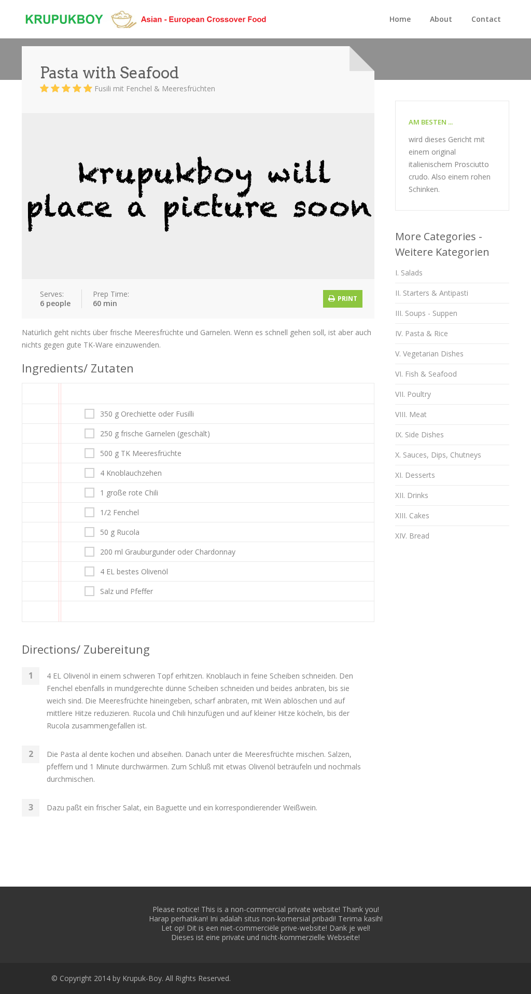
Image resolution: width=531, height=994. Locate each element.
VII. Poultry (413, 394)
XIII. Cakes (412, 515)
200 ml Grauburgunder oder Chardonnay (167, 552)
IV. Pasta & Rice (421, 333)
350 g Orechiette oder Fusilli (147, 414)
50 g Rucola (119, 532)
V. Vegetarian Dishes (429, 353)
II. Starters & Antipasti (431, 293)
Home (400, 19)
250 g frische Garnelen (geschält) (155, 433)
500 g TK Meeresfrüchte (140, 453)
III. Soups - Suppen (426, 313)
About (441, 19)
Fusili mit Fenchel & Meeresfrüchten (154, 88)
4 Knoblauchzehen (131, 473)
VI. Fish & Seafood (426, 374)
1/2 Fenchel (119, 512)
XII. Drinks (411, 495)
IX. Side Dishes (419, 434)
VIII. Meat (411, 414)
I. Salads (409, 273)
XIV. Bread (412, 536)
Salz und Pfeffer (126, 591)
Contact (486, 19)
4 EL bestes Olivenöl (134, 571)
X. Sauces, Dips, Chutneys (438, 455)
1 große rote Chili (129, 493)
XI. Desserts (415, 475)
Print (346, 298)
